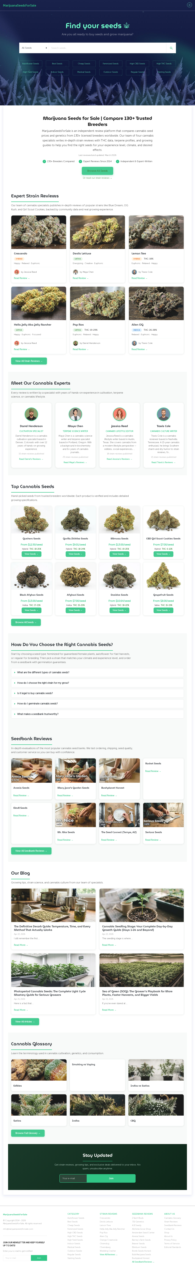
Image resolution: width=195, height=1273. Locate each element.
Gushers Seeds (32, 538)
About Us (168, 1236)
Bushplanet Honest (112, 788)
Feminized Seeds (111, 64)
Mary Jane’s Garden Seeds (73, 788)
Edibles (17, 1086)
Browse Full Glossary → (27, 1133)
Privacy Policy (170, 1240)
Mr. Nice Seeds (66, 832)
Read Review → (22, 278)
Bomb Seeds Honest (141, 1251)
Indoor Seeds (57, 72)
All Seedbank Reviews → (143, 1262)
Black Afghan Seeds (31, 595)
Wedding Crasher (108, 1251)
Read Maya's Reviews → (75, 462)
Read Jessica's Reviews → (119, 459)
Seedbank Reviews (173, 1225)
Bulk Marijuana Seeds (141, 1254)
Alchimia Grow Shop (141, 1229)
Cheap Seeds (84, 64)
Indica (75, 1121)
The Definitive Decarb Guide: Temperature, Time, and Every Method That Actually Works (52, 928)
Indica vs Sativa (140, 1086)
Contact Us (169, 1229)
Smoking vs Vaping (83, 1064)
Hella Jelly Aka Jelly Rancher (32, 324)
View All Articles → (25, 1021)
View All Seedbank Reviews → (31, 850)
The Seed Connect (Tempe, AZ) (119, 832)
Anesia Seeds (21, 788)
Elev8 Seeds (20, 808)
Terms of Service (172, 1243)
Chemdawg (105, 1247)
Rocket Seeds (153, 763)
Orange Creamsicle (108, 1240)
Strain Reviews (171, 1222)
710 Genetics (138, 1222)
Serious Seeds (153, 832)
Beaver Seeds (138, 1243)
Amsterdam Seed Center (143, 1232)
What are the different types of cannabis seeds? (43, 672)
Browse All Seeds (97, 170)
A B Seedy (136, 1225)
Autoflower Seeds (30, 64)
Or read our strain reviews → (97, 178)
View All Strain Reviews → (29, 361)
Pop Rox (78, 324)
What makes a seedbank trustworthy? (37, 714)
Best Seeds (57, 64)
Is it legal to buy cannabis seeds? (35, 693)
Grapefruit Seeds (163, 595)
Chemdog (104, 1243)
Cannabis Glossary (172, 1218)
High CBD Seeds (137, 64)
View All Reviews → (109, 1254)
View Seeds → (31, 554)
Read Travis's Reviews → (164, 462)
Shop (166, 1232)
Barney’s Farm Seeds (141, 1240)
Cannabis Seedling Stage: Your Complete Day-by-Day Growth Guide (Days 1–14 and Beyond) (137, 928)
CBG (133, 1121)
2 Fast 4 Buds (138, 1218)
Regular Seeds (137, 72)
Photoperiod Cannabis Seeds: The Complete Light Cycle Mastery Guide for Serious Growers (50, 993)
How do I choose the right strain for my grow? (43, 682)
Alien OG (137, 324)
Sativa (17, 1121)
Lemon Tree (139, 253)
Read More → (21, 945)
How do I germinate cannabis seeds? (37, 703)
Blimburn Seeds (139, 1247)
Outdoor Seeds (110, 72)
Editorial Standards (172, 1247)
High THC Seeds (164, 64)
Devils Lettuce (82, 253)
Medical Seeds (83, 72)
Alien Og (104, 1236)
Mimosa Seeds (119, 538)
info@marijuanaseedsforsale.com (18, 1229)
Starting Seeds (164, 72)
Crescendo (20, 253)
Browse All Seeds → (26, 622)
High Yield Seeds (30, 72)
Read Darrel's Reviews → (31, 459)
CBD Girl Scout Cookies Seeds (163, 538)
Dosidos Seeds (119, 595)
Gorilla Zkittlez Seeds (75, 538)
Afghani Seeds (75, 595)
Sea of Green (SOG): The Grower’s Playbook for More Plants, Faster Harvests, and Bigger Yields (137, 993)
